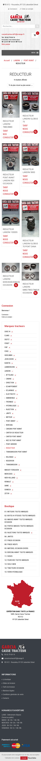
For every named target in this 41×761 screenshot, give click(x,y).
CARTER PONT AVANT (14, 436)
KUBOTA (7, 363)
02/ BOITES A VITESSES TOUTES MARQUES (19, 516)
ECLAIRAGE (10, 390)
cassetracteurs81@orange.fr (13, 34)
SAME (6, 486)
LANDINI (17, 60)
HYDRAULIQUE (11, 406)
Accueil (7, 60)
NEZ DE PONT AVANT (13, 440)
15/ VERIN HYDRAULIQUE (13, 572)
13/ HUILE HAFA (10, 564)
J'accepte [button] (24, 758)
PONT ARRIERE (11, 444)
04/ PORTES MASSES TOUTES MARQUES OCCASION (18, 527)
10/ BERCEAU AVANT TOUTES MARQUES (18, 552)
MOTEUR (9, 417)
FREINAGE (9, 402)
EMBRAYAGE (10, 398)
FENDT (6, 343)
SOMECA (7, 490)
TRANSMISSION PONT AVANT (16, 452)
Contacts (6, 698)
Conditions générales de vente (13, 694)
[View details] (11, 105)
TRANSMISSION (11, 465)
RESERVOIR (10, 461)
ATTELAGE (9, 375)
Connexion (13, 9)
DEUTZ (6, 339)
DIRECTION (10, 383)
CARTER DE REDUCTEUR (14, 433)
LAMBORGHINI (9, 367)
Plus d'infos (32, 758)
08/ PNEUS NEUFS (11, 544)
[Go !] (37, 26)
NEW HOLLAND (9, 478)
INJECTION (10, 409)
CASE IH (7, 331)
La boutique (7, 679)
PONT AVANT (29, 60)
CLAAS (6, 335)
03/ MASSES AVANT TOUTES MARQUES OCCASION (18, 520)
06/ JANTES (8, 536)
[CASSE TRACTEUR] (20, 18)
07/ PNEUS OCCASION (12, 540)
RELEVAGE (9, 457)
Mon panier (6, 44)
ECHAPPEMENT (11, 386)
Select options (16, 137)
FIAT (6, 347)
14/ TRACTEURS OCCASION (14, 568)
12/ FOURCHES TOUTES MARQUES (16, 560)
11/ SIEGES (8, 556)
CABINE (8, 379)
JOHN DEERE (9, 359)
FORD (6, 351)
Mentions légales (8, 691)
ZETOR (6, 493)
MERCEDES (8, 474)
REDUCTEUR (10, 448)
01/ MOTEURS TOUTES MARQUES (16, 512)
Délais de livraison (9, 683)
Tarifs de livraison (9, 687)
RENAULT (7, 482)
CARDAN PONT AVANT (14, 429)
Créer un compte (27, 9)
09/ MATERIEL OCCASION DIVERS (16, 548)
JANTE (8, 413)
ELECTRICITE (10, 394)
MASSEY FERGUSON (11, 470)
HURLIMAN (8, 355)
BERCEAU (9, 425)
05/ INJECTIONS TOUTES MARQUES (17, 533)
